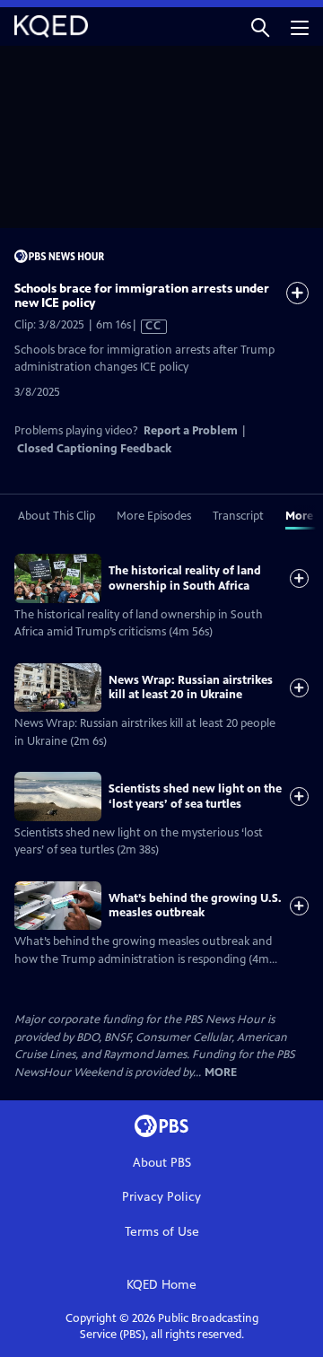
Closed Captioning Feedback (94, 449)
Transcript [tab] (238, 516)
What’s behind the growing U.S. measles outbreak (195, 905)
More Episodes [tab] (154, 516)
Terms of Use (162, 1231)
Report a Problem (191, 431)
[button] (260, 26)
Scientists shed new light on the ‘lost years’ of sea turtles (195, 796)
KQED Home (161, 1284)
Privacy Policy (161, 1196)
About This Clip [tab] (56, 516)
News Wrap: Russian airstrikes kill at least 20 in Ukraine (191, 687)
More (221, 1073)
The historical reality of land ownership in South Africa (185, 578)
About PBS (162, 1162)
